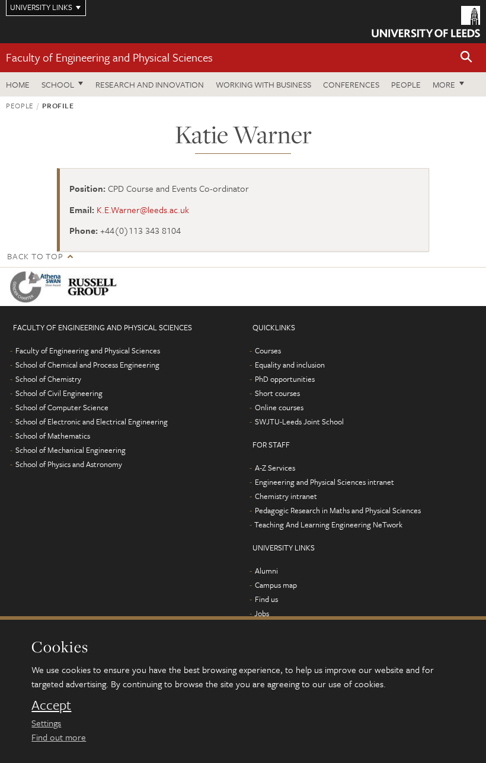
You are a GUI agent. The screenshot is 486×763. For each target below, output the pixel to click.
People (406, 84)
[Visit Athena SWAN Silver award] (37, 287)
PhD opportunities (285, 379)
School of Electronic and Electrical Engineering (91, 421)
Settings (46, 722)
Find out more (58, 736)
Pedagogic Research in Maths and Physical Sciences (338, 510)
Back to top (35, 256)
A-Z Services (275, 468)
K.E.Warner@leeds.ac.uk (143, 209)
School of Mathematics (52, 436)
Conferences (351, 84)
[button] (466, 58)
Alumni (266, 571)
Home (18, 84)
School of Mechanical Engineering (70, 450)
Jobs (261, 613)
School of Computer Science (61, 407)
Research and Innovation (149, 84)
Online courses (279, 407)
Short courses (277, 393)
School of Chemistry (48, 379)
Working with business (263, 84)
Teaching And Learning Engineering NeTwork (328, 524)
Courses (268, 350)
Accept (51, 705)
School (57, 84)
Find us (266, 599)
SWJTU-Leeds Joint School (299, 421)
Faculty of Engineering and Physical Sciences (109, 57)
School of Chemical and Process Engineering (87, 365)
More (444, 84)
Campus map (276, 585)
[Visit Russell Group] (94, 287)
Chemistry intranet (286, 496)
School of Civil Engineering (59, 393)
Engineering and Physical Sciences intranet (324, 482)
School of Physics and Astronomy (68, 464)
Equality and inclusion (290, 365)
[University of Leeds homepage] (426, 21)
